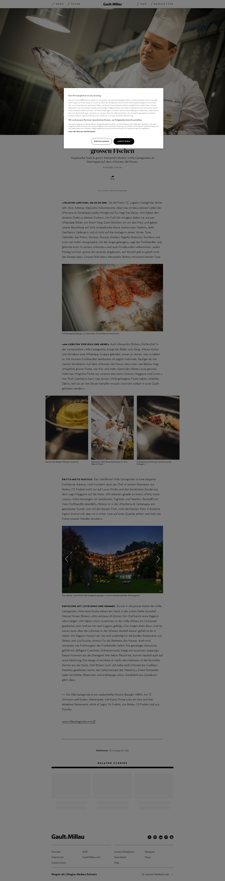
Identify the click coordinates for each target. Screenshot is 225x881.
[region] (113, 118)
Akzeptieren (124, 141)
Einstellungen (101, 141)
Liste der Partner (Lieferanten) (81, 131)
